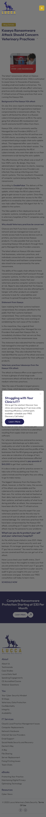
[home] (9, 8)
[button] (41, 8)
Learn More (14, 421)
